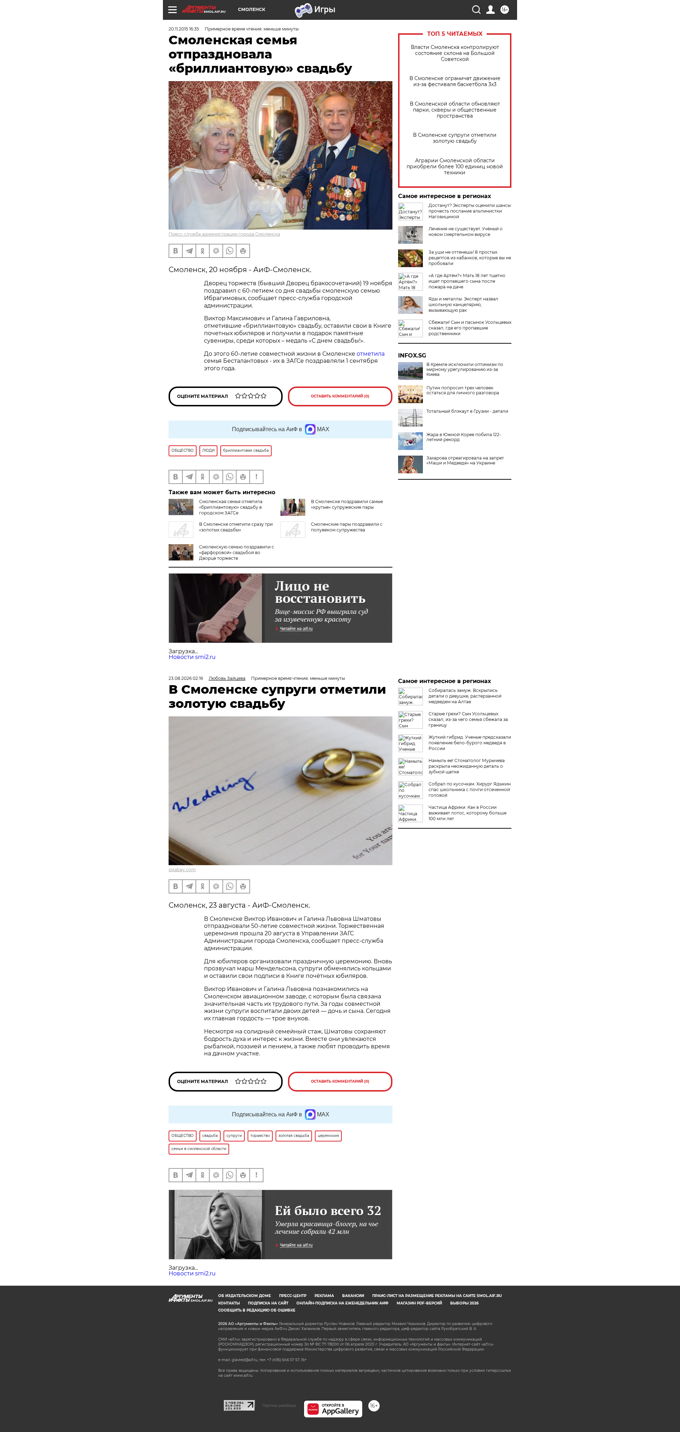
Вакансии (353, 1295)
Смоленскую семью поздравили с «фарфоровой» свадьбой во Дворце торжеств (236, 552)
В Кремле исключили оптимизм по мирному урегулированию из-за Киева (464, 369)
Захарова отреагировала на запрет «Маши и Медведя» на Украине (465, 461)
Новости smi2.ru (192, 657)
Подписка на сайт (268, 1303)
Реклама (324, 1295)
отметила (371, 353)
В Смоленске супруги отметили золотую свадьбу (455, 138)
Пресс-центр (292, 1295)
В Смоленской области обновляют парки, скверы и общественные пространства (455, 110)
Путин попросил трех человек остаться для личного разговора (462, 390)
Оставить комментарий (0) (340, 396)
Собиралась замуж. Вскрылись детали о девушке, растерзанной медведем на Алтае (465, 696)
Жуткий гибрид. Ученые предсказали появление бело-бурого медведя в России (470, 742)
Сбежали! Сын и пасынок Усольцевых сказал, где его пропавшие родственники (470, 328)
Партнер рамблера (279, 1405)
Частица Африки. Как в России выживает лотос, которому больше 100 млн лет (467, 813)
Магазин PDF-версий (419, 1303)
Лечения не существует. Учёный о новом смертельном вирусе (466, 231)
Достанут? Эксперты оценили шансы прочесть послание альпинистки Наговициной (470, 211)
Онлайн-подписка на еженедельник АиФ (342, 1303)
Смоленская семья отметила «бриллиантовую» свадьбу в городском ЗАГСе (230, 507)
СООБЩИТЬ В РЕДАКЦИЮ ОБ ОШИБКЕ (256, 1310)
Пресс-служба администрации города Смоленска (224, 234)
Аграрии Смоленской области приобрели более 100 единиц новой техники (455, 167)
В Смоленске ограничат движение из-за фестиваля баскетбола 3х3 (454, 81)
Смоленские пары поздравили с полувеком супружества (346, 527)
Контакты (229, 1303)
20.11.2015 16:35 (184, 29)
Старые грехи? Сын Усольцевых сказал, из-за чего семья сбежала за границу (468, 719)
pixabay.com (182, 869)
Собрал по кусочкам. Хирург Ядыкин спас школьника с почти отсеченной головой (470, 789)
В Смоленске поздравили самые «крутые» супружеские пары (347, 504)
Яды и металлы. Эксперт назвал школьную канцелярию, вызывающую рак (463, 304)
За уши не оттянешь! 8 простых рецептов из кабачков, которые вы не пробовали (470, 257)
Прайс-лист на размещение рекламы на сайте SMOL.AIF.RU (437, 1295)
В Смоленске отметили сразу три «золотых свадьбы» (236, 527)
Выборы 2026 (464, 1303)
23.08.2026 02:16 (186, 678)
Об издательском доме (244, 1295)
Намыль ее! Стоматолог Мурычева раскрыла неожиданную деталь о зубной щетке (467, 766)
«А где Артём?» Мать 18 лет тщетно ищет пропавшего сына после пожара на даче (467, 281)
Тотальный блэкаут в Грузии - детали (467, 411)
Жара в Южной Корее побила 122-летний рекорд (463, 437)
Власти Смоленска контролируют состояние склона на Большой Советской (455, 53)
